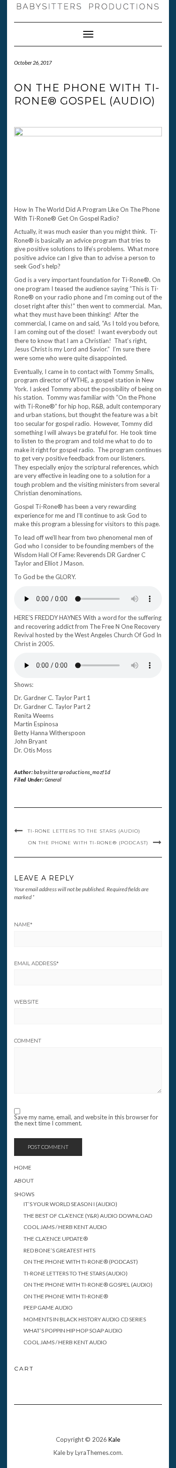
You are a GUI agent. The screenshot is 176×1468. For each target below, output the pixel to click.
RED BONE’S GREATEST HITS (59, 1250)
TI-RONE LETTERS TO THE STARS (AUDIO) (84, 831)
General (53, 779)
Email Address (36, 963)
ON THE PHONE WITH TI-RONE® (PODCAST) (88, 843)
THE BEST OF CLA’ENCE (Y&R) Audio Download (87, 1215)
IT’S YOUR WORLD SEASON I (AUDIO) (70, 1203)
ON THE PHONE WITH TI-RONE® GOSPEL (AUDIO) (88, 1284)
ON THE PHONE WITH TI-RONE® (65, 1296)
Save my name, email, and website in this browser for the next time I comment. (86, 1120)
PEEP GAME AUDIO (48, 1307)
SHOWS (24, 1194)
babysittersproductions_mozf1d (72, 772)
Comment (27, 1040)
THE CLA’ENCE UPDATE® (55, 1238)
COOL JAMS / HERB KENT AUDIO (65, 1226)
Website (26, 1002)
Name (23, 924)
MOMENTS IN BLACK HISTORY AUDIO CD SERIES (84, 1319)
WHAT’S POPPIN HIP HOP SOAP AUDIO (72, 1330)
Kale (114, 1439)
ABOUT (24, 1180)
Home (22, 1167)
